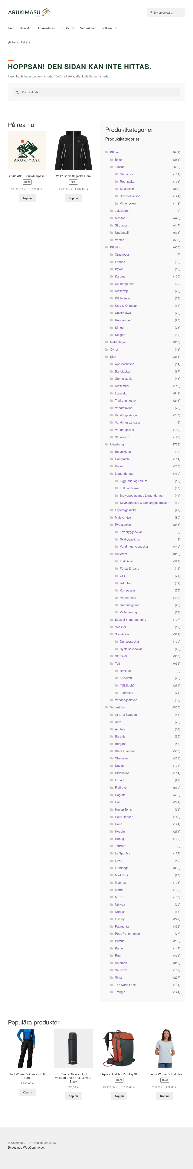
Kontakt (25, 28)
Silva (118, 977)
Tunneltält (126, 692)
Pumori (120, 948)
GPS (123, 576)
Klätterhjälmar (124, 283)
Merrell (119, 890)
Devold (120, 765)
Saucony (121, 970)
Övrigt (114, 349)
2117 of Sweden (126, 714)
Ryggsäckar (123, 524)
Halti (118, 802)
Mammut (120, 882)
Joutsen (120, 846)
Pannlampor (128, 597)
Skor (113, 356)
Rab (118, 955)
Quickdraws (123, 313)
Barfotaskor (122, 371)
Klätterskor (122, 386)
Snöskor (120, 627)
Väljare (107, 28)
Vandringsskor (124, 430)
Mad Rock (122, 875)
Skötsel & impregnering (130, 619)
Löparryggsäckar (126, 510)
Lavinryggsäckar (131, 532)
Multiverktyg (123, 517)
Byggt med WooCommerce (26, 1147)
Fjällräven (121, 787)
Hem (11, 28)
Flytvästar (126, 561)
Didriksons (122, 773)
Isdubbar (126, 583)
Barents (120, 736)
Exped (119, 780)
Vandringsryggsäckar (134, 546)
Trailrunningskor (126, 400)
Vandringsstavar (126, 700)
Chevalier (121, 758)
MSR (118, 897)
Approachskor (124, 364)
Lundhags (121, 868)
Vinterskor (122, 437)
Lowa (118, 860)
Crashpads (122, 254)
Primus (119, 941)
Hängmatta (122, 459)
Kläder (114, 152)
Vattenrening (128, 612)
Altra (118, 722)
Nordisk (120, 911)
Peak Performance (127, 933)
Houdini (120, 831)
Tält (117, 663)
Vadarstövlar (123, 408)
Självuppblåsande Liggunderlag (141, 495)
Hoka (118, 824)
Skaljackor (127, 188)
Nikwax (120, 904)
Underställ (122, 232)
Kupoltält (126, 678)
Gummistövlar (124, 378)
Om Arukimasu (46, 28)
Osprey (120, 919)
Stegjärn (120, 334)
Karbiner (120, 276)
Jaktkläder (122, 210)
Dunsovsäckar (129, 641)
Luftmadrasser (129, 488)
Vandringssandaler (127, 422)
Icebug (119, 839)
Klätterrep (121, 291)
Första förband (129, 568)
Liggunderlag (124, 473)
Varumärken (88, 28)
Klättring (115, 247)
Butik (65, 28)
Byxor (119, 159)
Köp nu (27, 198)
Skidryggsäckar (130, 539)
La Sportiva (122, 853)
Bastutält (126, 671)
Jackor (119, 167)
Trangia (120, 992)
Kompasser (127, 590)
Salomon (121, 963)
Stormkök (121, 656)
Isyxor (119, 269)
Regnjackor (127, 181)
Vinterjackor (128, 203)
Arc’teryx (121, 729)
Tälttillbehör (128, 685)
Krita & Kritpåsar (126, 305)
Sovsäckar (122, 634)
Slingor (120, 327)
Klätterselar (122, 298)
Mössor (120, 218)
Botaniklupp (123, 451)
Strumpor (121, 225)
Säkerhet (121, 554)
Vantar (119, 240)
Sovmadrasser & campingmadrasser (144, 502)
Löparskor (121, 393)
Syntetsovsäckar (131, 649)
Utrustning (117, 444)
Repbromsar (123, 320)
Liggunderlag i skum (133, 481)
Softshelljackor (130, 196)
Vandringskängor (126, 415)
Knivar (119, 466)
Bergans (120, 743)
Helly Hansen (124, 817)
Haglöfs (120, 795)
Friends (120, 262)
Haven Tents (123, 809)
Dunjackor (127, 174)
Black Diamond (125, 751)
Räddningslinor (130, 605)
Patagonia (122, 926)
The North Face (125, 985)
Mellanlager (118, 342)
